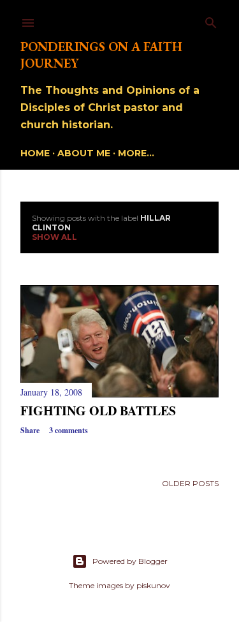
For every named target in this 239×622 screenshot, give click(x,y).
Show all (54, 237)
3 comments (68, 430)
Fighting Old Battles (98, 410)
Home (35, 153)
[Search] (211, 20)
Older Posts (190, 483)
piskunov (153, 585)
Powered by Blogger (130, 561)
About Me (83, 153)
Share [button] (30, 430)
